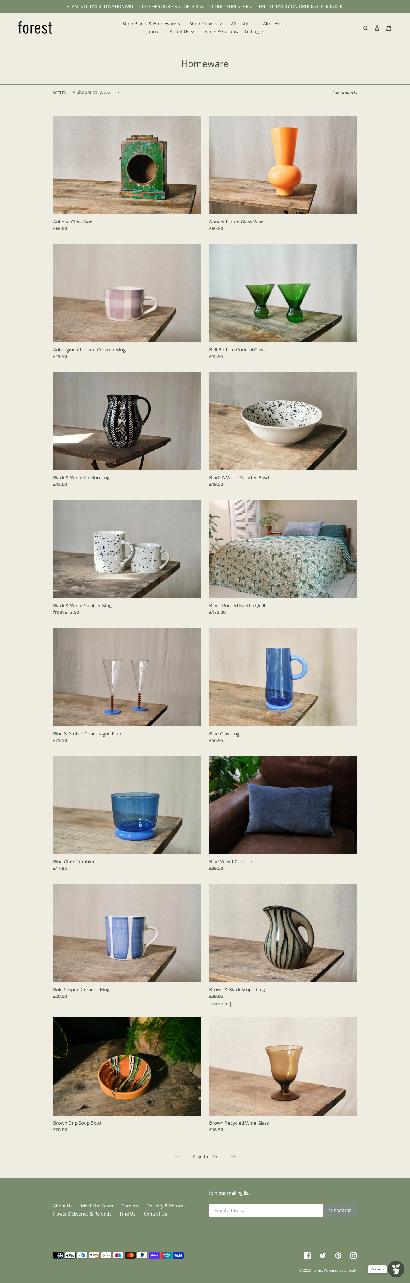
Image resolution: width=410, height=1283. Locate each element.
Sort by (59, 92)
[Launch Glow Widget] (396, 1269)
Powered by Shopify (340, 1270)
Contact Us (155, 1214)
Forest (318, 1270)
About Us (63, 1206)
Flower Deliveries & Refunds (82, 1214)
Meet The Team (97, 1206)
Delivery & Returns (166, 1206)
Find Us (128, 1214)
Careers (130, 1206)
